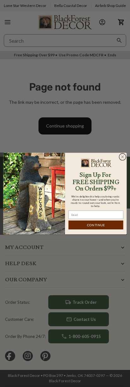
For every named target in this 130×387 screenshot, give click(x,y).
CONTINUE (96, 225)
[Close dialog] (122, 157)
